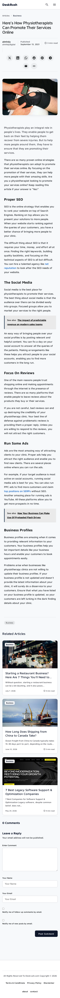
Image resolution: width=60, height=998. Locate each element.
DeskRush (9, 4)
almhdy (6, 41)
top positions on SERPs (17, 491)
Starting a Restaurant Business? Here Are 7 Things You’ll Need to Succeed (27, 677)
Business (17, 15)
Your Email (7, 893)
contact (34, 991)
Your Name (7, 878)
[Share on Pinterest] (42, 58)
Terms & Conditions (15, 983)
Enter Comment (9, 845)
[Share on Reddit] (34, 58)
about (25, 991)
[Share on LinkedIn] (18, 58)
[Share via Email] (26, 66)
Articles (6, 15)
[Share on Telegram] (50, 58)
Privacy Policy (34, 983)
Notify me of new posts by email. (17, 923)
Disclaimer (49, 983)
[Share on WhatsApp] (26, 58)
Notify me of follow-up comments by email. (22, 912)
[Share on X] (9, 58)
